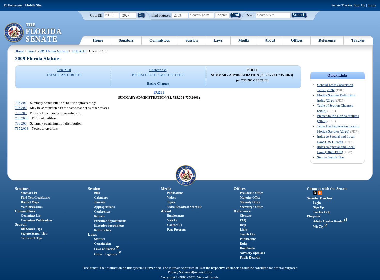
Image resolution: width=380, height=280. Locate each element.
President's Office (251, 193)
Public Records (250, 257)
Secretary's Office (251, 207)
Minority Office (250, 202)
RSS (320, 193)
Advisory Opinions (252, 253)
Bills (97, 193)
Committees (159, 40)
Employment (175, 215)
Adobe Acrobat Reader (328, 221)
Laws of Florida (105, 249)
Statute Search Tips (330, 157)
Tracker (358, 40)
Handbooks (247, 248)
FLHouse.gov (13, 5)
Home (98, 40)
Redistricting (102, 230)
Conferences (102, 211)
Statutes (99, 239)
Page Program (176, 229)
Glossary (246, 215)
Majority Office (250, 197)
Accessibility (203, 272)
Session (192, 40)
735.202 (21, 108)
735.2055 (21, 118)
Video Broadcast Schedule (184, 207)
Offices (297, 40)
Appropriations (104, 207)
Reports (99, 216)
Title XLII (79, 50)
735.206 (21, 123)
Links (244, 229)
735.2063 (21, 128)
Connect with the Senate (327, 188)
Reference (327, 40)
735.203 (21, 113)
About (270, 40)
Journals (100, 202)
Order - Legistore (106, 254)
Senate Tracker (320, 198)
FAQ (243, 220)
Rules (243, 243)
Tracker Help (321, 212)
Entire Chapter (158, 83)
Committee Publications (36, 220)
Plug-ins (313, 216)
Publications (175, 193)
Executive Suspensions (109, 225)
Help (243, 225)
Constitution (102, 243)
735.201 (21, 103)
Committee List (31, 215)
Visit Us (172, 220)
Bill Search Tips (31, 229)
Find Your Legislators (35, 197)
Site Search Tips (31, 238)
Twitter (315, 193)
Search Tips (248, 234)
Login (372, 5)
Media (243, 40)
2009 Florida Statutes (53, 50)
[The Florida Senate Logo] (33, 33)
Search (251, 15)
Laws (218, 40)
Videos (171, 197)
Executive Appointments (110, 221)
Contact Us (174, 225)
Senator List (29, 193)
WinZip (318, 227)
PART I (159, 92)
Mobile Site (33, 5)
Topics (171, 202)
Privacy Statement (180, 272)
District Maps (30, 202)
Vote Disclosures (32, 207)
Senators (126, 40)
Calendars (101, 197)
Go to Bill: (96, 15)
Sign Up (359, 5)
